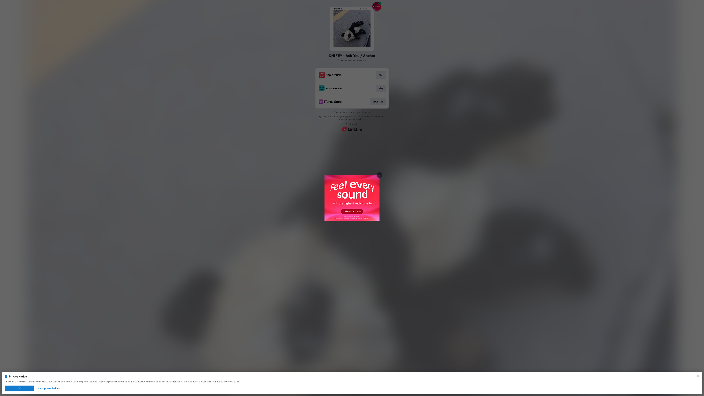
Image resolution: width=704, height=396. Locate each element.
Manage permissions (49, 388)
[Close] (698, 376)
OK (19, 388)
